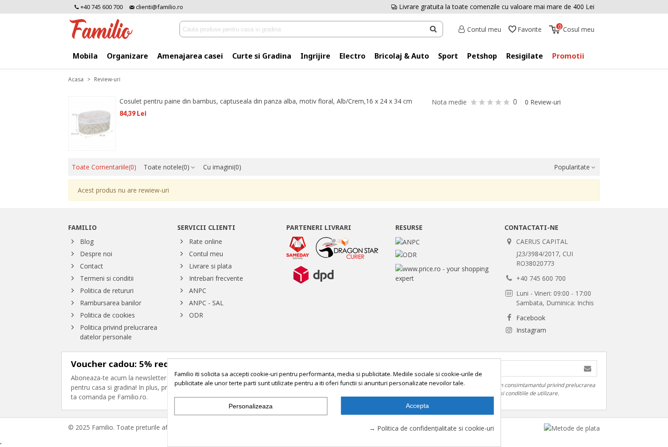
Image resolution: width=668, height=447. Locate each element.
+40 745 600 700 (101, 7)
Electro (352, 56)
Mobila (85, 56)
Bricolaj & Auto (401, 56)
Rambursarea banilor (110, 302)
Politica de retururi (107, 290)
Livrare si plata (210, 266)
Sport (448, 56)
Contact (91, 266)
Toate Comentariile (104, 167)
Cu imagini (222, 167)
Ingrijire (315, 56)
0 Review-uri (543, 102)
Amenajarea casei (190, 56)
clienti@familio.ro (159, 7)
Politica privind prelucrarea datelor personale (118, 332)
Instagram (531, 330)
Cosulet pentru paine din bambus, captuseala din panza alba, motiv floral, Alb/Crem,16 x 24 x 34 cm (266, 101)
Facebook (530, 317)
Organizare (127, 56)
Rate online (205, 241)
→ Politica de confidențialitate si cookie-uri (431, 428)
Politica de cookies (107, 315)
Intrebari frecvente (216, 278)
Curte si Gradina (261, 56)
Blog (87, 241)
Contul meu (206, 253)
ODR (196, 315)
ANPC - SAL (206, 302)
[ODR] (406, 253)
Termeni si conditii (107, 278)
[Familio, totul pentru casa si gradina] (104, 29)
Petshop (482, 56)
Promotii (568, 56)
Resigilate (524, 56)
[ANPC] (407, 241)
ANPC (197, 290)
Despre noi (96, 253)
